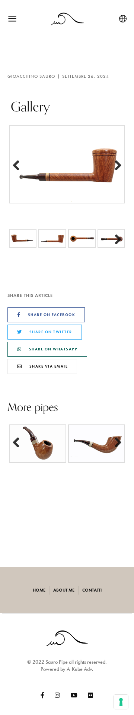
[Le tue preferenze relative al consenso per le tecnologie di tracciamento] (121, 702)
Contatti (92, 590)
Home (39, 590)
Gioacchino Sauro (31, 76)
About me (63, 590)
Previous (20, 166)
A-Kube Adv (79, 669)
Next (113, 166)
